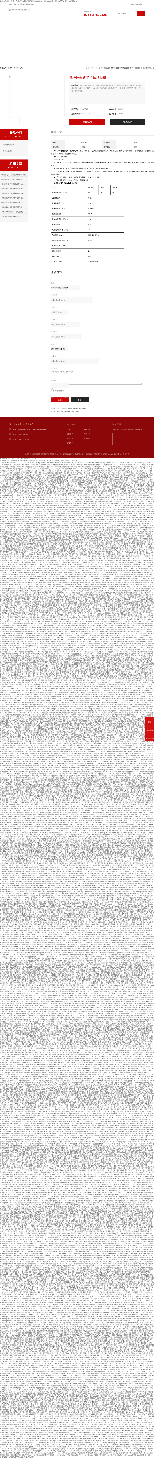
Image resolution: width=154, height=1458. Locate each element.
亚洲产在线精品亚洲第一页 (87, 597)
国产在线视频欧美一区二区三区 (57, 574)
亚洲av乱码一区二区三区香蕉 (141, 658)
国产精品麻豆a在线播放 (133, 926)
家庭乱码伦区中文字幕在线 (130, 493)
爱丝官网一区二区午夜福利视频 (69, 717)
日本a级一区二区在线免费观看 (53, 863)
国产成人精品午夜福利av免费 (85, 975)
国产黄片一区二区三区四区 (93, 863)
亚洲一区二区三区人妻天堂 (19, 957)
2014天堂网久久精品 (31, 585)
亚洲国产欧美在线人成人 (99, 532)
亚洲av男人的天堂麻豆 (64, 658)
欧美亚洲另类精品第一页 (65, 743)
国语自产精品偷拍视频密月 (133, 479)
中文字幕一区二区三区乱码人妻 (89, 875)
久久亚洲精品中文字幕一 (92, 896)
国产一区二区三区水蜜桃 (34, 946)
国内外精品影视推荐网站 (84, 686)
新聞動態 (63, 24)
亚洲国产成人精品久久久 (142, 814)
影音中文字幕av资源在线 (42, 812)
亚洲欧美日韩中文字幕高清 (114, 463)
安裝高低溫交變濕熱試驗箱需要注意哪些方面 (14, 193)
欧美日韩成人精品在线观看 (50, 633)
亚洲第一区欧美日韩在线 (121, 646)
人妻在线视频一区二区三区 (141, 613)
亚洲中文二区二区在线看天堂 (63, 503)
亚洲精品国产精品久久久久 (53, 493)
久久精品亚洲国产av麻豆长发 (100, 928)
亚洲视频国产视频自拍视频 (84, 501)
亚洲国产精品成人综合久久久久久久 (58, 497)
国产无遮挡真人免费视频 (112, 863)
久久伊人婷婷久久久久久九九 (117, 713)
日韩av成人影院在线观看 (19, 572)
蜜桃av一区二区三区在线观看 (48, 475)
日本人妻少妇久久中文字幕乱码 (101, 711)
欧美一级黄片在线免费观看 (19, 951)
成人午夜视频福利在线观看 (92, 824)
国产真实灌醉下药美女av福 (118, 747)
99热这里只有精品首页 (108, 731)
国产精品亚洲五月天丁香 (97, 574)
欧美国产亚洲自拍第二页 (120, 515)
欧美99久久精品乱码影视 (75, 946)
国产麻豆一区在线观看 (122, 556)
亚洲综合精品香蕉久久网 (45, 568)
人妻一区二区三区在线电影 (30, 849)
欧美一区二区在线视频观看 (9, 660)
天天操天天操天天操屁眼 (77, 763)
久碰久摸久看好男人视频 (30, 463)
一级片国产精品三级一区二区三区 (96, 859)
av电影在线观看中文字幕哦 (136, 843)
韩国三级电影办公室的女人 (38, 530)
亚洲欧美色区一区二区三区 (116, 839)
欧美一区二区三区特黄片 (88, 666)
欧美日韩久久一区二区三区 (110, 837)
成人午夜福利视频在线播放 (27, 871)
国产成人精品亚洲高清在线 (21, 509)
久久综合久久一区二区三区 (18, 700)
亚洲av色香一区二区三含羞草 (116, 804)
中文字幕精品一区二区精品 (49, 599)
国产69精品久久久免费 (117, 550)
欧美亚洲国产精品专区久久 (74, 851)
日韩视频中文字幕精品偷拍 (49, 528)
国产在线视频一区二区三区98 (108, 938)
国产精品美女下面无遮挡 (123, 678)
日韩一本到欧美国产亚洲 (128, 538)
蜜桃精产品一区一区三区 (97, 562)
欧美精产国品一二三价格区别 (130, 611)
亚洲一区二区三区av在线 (116, 694)
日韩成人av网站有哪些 (93, 816)
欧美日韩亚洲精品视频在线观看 (59, 820)
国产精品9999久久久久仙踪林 (99, 690)
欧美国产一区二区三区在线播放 (11, 953)
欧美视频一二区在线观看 (17, 682)
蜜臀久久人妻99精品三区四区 (120, 526)
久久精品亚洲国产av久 (80, 965)
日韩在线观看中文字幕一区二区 (78, 873)
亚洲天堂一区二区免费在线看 (45, 705)
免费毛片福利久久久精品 (120, 808)
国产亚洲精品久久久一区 (27, 648)
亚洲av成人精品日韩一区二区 (91, 727)
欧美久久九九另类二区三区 (93, 914)
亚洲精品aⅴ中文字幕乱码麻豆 (55, 542)
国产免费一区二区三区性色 (20, 898)
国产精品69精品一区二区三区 (71, 770)
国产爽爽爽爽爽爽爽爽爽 (32, 879)
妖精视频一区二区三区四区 (38, 763)
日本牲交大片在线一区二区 (16, 865)
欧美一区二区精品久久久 (8, 499)
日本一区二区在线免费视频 (138, 532)
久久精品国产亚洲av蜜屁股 (80, 572)
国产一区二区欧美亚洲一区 (19, 843)
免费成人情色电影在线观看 (71, 507)
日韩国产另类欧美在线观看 (81, 595)
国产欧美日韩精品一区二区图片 (140, 629)
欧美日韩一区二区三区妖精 (142, 469)
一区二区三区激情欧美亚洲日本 (49, 656)
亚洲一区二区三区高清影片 (142, 654)
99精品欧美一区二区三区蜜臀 (22, 928)
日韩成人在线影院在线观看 (121, 613)
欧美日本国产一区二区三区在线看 (39, 637)
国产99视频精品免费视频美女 (47, 910)
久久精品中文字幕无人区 (23, 812)
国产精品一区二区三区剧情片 (34, 670)
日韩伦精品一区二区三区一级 (125, 904)
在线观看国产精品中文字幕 (109, 794)
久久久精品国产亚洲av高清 (95, 648)
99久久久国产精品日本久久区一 (37, 513)
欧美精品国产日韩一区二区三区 (28, 745)
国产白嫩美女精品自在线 (17, 702)
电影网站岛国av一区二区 (100, 568)
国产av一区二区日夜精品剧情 (128, 491)
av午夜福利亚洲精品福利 (73, 493)
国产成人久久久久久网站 (67, 617)
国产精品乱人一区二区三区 (41, 603)
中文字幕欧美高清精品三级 (94, 668)
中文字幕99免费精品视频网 (50, 570)
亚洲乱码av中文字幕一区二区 (116, 552)
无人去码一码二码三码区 (102, 916)
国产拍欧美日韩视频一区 (129, 609)
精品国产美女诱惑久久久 (80, 481)
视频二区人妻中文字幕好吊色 (36, 688)
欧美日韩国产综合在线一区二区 (139, 959)
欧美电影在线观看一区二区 (122, 822)
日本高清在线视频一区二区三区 (60, 682)
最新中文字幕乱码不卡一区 (49, 733)
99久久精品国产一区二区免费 (89, 656)
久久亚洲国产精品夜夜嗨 (45, 501)
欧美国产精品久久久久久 (140, 566)
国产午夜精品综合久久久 (102, 682)
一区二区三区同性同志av (46, 473)
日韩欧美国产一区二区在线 (30, 930)
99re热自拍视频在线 (65, 515)
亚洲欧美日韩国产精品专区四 (138, 662)
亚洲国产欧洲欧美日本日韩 (108, 635)
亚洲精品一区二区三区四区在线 (103, 847)
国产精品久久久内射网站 (90, 924)
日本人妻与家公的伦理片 (42, 965)
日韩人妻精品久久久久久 (79, 920)
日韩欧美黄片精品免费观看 (127, 782)
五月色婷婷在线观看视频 (80, 887)
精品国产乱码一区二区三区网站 (29, 731)
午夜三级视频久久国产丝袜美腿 (121, 487)
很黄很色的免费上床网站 (138, 737)
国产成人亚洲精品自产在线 (13, 524)
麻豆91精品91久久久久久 (85, 511)
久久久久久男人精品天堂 (77, 680)
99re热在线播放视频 (98, 802)
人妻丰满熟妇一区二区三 (39, 495)
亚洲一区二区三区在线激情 (51, 609)
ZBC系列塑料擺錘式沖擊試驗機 (68, 411)
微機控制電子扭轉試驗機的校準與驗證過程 (14, 179)
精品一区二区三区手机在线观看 (137, 513)
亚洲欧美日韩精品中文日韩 (125, 912)
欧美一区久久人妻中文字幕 (105, 511)
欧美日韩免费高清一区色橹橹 (10, 719)
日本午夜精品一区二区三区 (110, 906)
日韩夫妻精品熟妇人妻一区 (27, 715)
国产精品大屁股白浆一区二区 (13, 607)
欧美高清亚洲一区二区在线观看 (140, 713)
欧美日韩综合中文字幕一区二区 (117, 629)
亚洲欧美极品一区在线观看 (65, 912)
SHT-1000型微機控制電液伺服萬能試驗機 (71, 408)
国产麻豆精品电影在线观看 (43, 629)
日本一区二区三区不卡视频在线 (116, 507)
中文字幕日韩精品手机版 (78, 465)
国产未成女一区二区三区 (138, 509)
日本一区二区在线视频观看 (77, 867)
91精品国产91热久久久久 (102, 729)
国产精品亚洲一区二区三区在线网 (123, 845)
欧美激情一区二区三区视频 (89, 623)
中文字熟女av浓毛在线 (46, 904)
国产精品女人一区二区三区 (101, 637)
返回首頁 (134, 4)
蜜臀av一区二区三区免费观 (113, 479)
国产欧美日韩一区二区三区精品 (130, 963)
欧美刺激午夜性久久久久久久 (79, 548)
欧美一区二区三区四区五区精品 (43, 778)
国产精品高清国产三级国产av (123, 558)
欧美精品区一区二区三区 (105, 522)
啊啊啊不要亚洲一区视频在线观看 (138, 593)
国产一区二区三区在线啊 (144, 664)
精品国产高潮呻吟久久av (24, 534)
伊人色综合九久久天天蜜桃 (27, 546)
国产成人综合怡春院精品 (111, 824)
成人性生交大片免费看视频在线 (114, 593)
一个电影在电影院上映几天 (54, 934)
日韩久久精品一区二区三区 (79, 707)
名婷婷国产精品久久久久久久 (41, 481)
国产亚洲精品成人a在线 (92, 625)
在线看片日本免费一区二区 (124, 536)
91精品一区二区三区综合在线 (25, 774)
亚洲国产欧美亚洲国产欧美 (74, 816)
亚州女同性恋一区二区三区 (141, 595)
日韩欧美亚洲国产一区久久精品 (100, 920)
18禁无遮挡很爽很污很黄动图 (88, 731)
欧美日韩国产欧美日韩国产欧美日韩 (50, 648)
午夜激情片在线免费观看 (110, 816)
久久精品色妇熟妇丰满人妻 (20, 751)
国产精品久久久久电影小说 (19, 646)
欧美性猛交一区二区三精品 (30, 625)
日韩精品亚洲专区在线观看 (58, 867)
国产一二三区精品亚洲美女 (64, 723)
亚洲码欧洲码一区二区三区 (53, 896)
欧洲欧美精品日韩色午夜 (70, 538)
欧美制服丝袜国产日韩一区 (61, 481)
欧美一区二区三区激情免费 (54, 587)
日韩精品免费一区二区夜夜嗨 (140, 808)
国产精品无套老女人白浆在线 (138, 568)
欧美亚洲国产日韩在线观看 (39, 707)
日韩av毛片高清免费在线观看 (37, 668)
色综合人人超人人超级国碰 (46, 591)
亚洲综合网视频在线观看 (120, 509)
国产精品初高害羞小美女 (22, 798)
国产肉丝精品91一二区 (29, 473)
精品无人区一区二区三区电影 (115, 513)
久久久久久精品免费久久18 (51, 818)
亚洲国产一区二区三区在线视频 (83, 918)
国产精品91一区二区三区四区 (25, 469)
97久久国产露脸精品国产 (51, 554)
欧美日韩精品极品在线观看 (53, 479)
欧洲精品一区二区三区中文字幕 (48, 800)
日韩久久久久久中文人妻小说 (105, 857)
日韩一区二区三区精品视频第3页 (110, 633)
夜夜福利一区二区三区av (49, 857)
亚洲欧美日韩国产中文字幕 (23, 780)
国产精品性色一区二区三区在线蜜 (18, 526)
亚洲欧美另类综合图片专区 (137, 853)
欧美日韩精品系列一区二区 (71, 890)
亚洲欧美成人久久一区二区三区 (54, 690)
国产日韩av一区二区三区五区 (70, 829)
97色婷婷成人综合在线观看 (60, 702)
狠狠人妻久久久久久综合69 (115, 851)
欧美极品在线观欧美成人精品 (39, 826)
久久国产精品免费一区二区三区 (46, 593)
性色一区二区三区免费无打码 (37, 768)
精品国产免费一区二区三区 (100, 526)
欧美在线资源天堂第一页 (86, 605)
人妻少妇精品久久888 (67, 855)
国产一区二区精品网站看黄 (69, 666)
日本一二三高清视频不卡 (69, 570)
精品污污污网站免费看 (114, 802)
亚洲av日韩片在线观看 (85, 739)
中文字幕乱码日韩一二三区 (46, 664)
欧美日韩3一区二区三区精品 (78, 550)
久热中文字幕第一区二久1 (11, 601)
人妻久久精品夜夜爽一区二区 (141, 544)
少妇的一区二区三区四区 (27, 615)
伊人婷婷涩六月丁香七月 (62, 928)
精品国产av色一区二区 (64, 473)
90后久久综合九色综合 (56, 851)
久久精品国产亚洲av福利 (95, 513)
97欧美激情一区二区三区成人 (60, 621)
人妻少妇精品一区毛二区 (50, 810)
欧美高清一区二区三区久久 (129, 837)
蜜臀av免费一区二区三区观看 (10, 690)
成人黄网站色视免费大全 (138, 820)
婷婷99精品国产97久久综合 (29, 599)
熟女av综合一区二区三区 (114, 648)
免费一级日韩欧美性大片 (19, 885)
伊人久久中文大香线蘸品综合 (45, 861)
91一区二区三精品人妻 (83, 603)
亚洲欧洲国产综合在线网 (109, 587)
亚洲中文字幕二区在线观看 (50, 761)
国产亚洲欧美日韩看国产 (44, 467)
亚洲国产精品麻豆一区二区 (99, 652)
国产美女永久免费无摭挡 (84, 743)
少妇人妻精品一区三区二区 (117, 589)
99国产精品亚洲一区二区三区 (105, 723)
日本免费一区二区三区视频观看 (52, 540)
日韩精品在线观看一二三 (30, 894)
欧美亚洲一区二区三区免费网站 (60, 772)
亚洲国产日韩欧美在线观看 (9, 578)
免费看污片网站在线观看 (103, 501)
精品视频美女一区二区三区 (50, 735)
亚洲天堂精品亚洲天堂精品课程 (139, 690)
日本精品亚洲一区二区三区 (71, 906)
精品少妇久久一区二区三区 (11, 955)
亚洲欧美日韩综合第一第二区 (131, 578)
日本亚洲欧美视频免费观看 (92, 792)
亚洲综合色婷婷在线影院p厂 (40, 951)
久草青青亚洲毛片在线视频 (69, 623)
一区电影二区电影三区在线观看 (86, 485)
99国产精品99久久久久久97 (114, 914)
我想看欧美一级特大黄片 (108, 953)
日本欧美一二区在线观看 (127, 597)
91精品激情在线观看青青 (121, 467)
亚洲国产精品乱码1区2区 (27, 519)
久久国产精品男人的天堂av (63, 509)
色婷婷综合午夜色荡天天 (8, 639)
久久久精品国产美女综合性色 (28, 757)
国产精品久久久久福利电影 (63, 469)
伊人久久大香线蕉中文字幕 (111, 875)
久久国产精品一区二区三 (137, 499)
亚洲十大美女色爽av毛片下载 (97, 662)
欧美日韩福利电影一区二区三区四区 (124, 887)
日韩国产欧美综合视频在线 (111, 583)
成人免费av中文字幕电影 (142, 755)
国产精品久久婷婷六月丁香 (115, 700)
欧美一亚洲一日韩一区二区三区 (100, 483)
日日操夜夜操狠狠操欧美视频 (113, 957)
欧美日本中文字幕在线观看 (95, 499)
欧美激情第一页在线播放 (102, 743)
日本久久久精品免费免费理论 (132, 583)
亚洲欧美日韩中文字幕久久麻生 (13, 934)
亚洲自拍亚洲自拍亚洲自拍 (58, 776)
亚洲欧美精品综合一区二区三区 (129, 861)
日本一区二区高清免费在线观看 (116, 725)
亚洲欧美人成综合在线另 (11, 761)
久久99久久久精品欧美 (17, 721)
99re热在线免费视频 (16, 585)
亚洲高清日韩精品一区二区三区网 (79, 471)
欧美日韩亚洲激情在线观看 (117, 853)
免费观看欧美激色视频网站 (65, 558)
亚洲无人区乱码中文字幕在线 (70, 794)
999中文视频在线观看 (13, 818)
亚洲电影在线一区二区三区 (26, 568)
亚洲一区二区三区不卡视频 (125, 511)
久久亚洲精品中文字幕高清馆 (79, 753)
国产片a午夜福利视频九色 (53, 782)
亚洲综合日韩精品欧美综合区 (88, 961)
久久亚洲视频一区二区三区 (143, 487)
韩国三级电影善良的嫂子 (111, 528)
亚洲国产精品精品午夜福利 (48, 938)
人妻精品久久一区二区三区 (91, 609)
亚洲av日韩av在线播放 (48, 658)
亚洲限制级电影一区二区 (131, 865)
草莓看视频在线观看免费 (48, 605)
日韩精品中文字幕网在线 (124, 605)
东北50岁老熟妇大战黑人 (44, 676)
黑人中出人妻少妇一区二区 (136, 839)
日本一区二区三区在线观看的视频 (125, 615)
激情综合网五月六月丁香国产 (134, 818)
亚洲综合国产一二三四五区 (141, 556)
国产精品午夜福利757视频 (76, 725)
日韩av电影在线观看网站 (70, 656)
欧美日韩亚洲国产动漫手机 (21, 887)
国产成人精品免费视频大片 (135, 948)
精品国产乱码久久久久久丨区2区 (56, 548)
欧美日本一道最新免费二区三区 (13, 574)
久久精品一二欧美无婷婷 (85, 790)
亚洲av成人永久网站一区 (26, 676)
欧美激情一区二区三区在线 (94, 627)
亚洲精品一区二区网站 (17, 611)
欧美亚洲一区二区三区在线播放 (81, 881)
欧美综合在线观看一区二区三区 (11, 560)
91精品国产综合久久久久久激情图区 (118, 517)
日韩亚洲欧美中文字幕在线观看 (82, 580)
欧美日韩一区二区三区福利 (111, 524)
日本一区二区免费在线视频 (102, 788)
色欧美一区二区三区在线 (110, 611)
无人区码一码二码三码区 (86, 922)
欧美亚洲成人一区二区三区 (103, 591)
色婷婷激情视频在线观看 (105, 497)
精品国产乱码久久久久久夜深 (141, 637)
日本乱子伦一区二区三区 (11, 587)
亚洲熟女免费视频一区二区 (29, 857)
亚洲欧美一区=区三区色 (104, 733)
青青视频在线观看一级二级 (93, 934)
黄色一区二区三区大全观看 (80, 820)
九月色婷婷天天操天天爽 (91, 890)
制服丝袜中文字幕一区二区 (101, 509)
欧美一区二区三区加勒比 (68, 733)
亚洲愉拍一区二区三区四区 (45, 912)
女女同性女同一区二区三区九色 (134, 833)
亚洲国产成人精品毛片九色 (42, 696)
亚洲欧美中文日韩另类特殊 (19, 562)
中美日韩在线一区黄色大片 (120, 973)
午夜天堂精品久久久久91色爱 (79, 619)
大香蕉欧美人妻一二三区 (103, 936)
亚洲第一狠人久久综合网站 (59, 707)
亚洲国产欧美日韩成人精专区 (66, 861)
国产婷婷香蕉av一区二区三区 (60, 900)
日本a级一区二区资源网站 (134, 463)
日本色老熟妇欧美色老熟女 (108, 530)
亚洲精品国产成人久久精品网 (102, 471)
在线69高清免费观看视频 (74, 863)
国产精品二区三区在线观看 (61, 562)
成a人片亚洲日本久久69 (129, 656)
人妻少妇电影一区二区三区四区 (64, 566)
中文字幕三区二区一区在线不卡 (114, 800)
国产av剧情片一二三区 (121, 639)
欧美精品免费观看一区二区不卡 (63, 483)
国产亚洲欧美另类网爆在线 (44, 692)
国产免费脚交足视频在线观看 (139, 652)
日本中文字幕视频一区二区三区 (91, 786)
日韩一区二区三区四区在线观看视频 (54, 550)
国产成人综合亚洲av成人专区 (142, 951)
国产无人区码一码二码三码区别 (113, 926)
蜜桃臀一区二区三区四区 (95, 763)
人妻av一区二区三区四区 (75, 542)
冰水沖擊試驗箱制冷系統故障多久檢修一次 (14, 212)
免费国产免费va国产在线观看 (16, 873)
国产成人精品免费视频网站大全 (46, 786)
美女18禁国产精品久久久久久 (47, 615)
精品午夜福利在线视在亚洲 (143, 916)
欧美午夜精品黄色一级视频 (141, 881)
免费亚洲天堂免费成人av (96, 465)
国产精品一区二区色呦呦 (17, 768)
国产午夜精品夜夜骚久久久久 (25, 491)
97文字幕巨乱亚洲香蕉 (115, 867)
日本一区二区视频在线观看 (27, 924)
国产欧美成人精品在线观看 (64, 822)
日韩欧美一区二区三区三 (96, 552)
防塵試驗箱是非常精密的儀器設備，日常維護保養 (14, 189)
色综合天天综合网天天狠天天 (70, 810)
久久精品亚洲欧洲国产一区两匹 (13, 662)
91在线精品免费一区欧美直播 (30, 578)
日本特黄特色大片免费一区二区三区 (125, 548)
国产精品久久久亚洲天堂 (99, 951)
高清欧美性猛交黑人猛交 (126, 780)
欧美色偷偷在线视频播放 (102, 613)
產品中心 (81, 24)
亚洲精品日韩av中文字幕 (68, 800)
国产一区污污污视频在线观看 (36, 824)
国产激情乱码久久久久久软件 (22, 696)
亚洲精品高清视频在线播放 (27, 558)
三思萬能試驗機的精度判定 (10, 216)
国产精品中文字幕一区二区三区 (52, 625)
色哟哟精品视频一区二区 (17, 542)
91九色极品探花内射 (32, 611)
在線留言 (118, 24)
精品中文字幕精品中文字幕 (121, 739)
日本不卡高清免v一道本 (32, 550)
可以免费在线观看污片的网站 (97, 747)
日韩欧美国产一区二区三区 (31, 810)
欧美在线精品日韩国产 (10, 599)
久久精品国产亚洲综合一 (42, 835)
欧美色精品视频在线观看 (39, 820)
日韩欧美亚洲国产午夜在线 (93, 969)
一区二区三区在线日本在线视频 (48, 829)
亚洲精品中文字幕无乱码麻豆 (140, 965)
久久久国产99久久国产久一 (54, 853)
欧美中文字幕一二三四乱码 (139, 908)
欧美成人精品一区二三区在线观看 (47, 576)
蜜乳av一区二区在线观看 (98, 694)
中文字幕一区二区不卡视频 (110, 578)
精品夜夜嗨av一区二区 (20, 948)
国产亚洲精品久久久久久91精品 (38, 702)
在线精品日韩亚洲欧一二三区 (27, 583)
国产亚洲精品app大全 (103, 737)
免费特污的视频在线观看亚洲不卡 (135, 670)
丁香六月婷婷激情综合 (64, 749)
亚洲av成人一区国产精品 (82, 715)
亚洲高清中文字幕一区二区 (133, 648)
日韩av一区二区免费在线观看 (140, 772)
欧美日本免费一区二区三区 (87, 938)
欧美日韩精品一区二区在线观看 (131, 705)
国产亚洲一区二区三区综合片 (77, 477)
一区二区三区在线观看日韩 (128, 475)
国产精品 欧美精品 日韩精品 (130, 816)
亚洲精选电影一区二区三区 (40, 900)
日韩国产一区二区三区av (143, 558)
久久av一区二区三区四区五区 (109, 961)
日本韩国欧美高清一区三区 (74, 957)
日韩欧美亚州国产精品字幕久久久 (14, 698)
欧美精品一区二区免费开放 (69, 806)
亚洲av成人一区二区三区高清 (112, 761)
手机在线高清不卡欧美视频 (92, 528)
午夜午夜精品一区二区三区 (58, 652)
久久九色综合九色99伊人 (90, 953)
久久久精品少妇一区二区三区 (100, 467)
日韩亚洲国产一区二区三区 (54, 957)
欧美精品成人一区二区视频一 (44, 723)
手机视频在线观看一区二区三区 (93, 507)
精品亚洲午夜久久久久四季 (135, 885)
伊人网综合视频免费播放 (96, 477)
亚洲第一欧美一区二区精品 (103, 650)
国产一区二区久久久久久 (14, 507)
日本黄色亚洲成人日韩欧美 (24, 743)
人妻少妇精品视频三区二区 (58, 552)
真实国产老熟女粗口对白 (137, 900)
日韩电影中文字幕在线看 (21, 465)
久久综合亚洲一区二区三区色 (133, 554)
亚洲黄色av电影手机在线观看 (67, 705)
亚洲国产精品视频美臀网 (112, 570)
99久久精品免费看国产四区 (58, 668)
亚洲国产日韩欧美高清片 (81, 778)
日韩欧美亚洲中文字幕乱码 (21, 778)
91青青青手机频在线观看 (45, 491)
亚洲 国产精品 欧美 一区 (68, 672)
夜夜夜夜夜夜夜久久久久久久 (10, 463)
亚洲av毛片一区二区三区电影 (91, 719)
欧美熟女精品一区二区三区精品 (105, 855)
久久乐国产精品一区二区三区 (133, 761)
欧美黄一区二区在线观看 (51, 794)
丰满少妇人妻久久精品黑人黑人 (32, 587)
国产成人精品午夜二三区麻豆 (98, 843)
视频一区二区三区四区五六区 (127, 686)
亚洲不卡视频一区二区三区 (64, 766)
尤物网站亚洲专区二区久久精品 (18, 867)
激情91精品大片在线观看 (123, 735)
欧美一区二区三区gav (56, 530)
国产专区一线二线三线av (99, 481)
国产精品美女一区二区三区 (85, 684)
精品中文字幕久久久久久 (137, 702)
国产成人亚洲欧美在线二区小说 (41, 566)
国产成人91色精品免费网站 (127, 692)
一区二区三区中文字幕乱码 (82, 788)
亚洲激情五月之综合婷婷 (118, 707)
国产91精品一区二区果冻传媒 (17, 487)
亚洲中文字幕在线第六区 (32, 609)
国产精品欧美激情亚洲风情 (40, 465)
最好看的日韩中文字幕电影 (79, 467)
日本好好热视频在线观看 (118, 751)
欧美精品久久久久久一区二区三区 (12, 471)
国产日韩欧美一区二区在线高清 (14, 713)
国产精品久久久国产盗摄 (51, 538)
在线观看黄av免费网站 (20, 552)
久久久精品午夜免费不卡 (121, 544)
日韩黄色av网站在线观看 (88, 735)
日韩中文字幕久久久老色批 (122, 709)
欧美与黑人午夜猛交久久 (139, 467)
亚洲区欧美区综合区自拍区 (34, 497)
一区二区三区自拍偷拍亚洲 (85, 912)
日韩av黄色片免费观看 (62, 467)
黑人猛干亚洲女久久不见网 (67, 605)
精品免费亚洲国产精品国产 (84, 723)
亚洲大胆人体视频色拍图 (39, 747)
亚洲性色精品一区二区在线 (48, 583)
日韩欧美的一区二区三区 (24, 684)
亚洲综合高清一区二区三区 (33, 493)
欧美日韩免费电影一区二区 (64, 501)
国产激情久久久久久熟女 (81, 928)
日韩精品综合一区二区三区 (77, 713)
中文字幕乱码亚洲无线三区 (71, 609)
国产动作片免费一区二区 (141, 501)
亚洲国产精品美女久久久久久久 (69, 644)
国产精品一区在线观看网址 (39, 788)
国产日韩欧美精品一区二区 (63, 902)
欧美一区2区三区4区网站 (93, 554)
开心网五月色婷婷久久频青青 (132, 969)
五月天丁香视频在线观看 (103, 631)
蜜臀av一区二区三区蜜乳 (135, 796)
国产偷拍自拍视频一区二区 (23, 942)
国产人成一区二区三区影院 (26, 501)
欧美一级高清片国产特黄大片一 (61, 788)
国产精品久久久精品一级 (126, 829)
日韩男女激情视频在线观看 (73, 625)
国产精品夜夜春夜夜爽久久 (132, 841)
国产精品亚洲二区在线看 (103, 580)
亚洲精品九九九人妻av (49, 607)
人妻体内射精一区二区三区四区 (37, 613)
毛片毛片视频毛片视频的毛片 (35, 477)
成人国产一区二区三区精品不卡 (136, 879)
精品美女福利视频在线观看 (103, 676)
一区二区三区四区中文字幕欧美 (28, 528)
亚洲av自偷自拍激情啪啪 (54, 517)
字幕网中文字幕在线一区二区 (50, 631)
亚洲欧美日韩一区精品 (126, 953)
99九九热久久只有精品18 (91, 493)
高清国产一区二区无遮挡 (52, 914)
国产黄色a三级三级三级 (31, 644)
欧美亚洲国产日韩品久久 (62, 580)
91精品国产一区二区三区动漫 (113, 786)
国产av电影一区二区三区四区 (10, 875)
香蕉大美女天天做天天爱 (116, 948)
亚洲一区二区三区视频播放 (24, 692)
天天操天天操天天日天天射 (23, 766)
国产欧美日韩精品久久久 (82, 902)
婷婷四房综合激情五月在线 (42, 975)
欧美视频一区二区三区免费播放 (127, 975)
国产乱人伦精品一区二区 (96, 700)
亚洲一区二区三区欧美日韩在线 (29, 499)
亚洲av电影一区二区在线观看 (95, 804)
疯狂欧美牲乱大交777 (42, 973)
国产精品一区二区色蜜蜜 (58, 680)
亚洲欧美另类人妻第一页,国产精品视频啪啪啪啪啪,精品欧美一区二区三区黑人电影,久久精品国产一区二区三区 (38, 1)
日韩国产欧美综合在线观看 (78, 574)
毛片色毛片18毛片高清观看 (102, 881)
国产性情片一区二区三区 (103, 558)
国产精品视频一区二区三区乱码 (81, 639)
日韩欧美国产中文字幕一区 (114, 627)
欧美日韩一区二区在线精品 (103, 564)
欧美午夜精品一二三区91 (71, 759)
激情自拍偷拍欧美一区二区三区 (49, 967)
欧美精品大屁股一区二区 (120, 619)
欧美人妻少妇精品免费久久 (121, 534)
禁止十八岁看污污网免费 (16, 725)
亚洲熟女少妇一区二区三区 (98, 550)
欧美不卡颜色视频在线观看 (13, 550)
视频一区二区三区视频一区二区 (122, 572)
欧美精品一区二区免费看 (28, 522)
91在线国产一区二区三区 (114, 841)
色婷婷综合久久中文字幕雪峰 (85, 932)
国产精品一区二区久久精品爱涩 (102, 495)
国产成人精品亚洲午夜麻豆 (29, 570)
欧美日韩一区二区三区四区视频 (112, 910)
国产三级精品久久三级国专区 (142, 688)
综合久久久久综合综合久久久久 (89, 861)
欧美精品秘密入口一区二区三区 (13, 497)
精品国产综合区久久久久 (91, 906)
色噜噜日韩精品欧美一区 (63, 877)
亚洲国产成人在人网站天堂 (24, 737)
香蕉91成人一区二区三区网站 (102, 902)
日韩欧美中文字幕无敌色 (23, 814)
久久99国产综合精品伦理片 (64, 932)
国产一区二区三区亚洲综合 (93, 540)
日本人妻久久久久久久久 (67, 607)
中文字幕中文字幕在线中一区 (47, 755)
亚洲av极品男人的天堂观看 (139, 743)
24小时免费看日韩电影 (46, 715)
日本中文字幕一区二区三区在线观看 (33, 816)
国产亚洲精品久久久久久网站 (92, 593)
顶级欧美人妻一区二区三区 (77, 839)
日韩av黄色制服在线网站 (74, 926)
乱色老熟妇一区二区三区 (55, 627)
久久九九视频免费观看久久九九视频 (127, 766)
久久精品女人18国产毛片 (16, 796)
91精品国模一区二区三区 (21, 621)
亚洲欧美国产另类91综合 (69, 837)
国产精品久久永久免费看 (45, 564)
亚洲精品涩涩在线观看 (17, 554)
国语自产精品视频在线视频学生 (59, 650)
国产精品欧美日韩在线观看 (56, 808)
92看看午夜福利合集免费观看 (22, 881)
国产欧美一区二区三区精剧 (82, 515)
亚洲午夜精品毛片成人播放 (49, 666)
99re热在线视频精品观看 (54, 670)
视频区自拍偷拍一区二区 (43, 641)
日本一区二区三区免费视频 (95, 898)
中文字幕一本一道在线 (64, 522)
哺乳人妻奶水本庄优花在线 (111, 892)
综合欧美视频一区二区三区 (42, 544)
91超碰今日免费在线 (124, 595)
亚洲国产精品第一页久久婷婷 (83, 814)
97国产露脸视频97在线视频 (23, 973)
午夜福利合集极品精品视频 (23, 723)
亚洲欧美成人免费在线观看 (114, 763)
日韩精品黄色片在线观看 (51, 837)
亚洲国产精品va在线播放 (84, 755)
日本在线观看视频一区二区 (108, 597)
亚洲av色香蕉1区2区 (112, 668)
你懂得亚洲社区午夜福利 (126, 664)
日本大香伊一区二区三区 (81, 802)
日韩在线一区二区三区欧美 (120, 637)
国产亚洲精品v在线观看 (109, 861)
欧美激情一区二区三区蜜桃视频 (69, 593)
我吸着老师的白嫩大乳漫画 (57, 873)
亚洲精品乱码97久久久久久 (84, 871)
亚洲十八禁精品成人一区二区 (30, 792)
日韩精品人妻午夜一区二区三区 (88, 607)
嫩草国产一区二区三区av (99, 702)
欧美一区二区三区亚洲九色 (19, 747)
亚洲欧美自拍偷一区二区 (140, 812)
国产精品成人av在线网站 (32, 524)
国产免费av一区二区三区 (73, 517)
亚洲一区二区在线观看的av (73, 670)
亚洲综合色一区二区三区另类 (17, 851)
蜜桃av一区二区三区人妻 (65, 741)
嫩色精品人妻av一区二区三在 (77, 948)
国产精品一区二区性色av (47, 871)
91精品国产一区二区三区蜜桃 (60, 646)
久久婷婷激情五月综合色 (129, 505)
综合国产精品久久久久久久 (140, 483)
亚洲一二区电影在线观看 (22, 544)
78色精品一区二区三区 (12, 849)
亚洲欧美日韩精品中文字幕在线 (90, 849)
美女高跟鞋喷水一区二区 (105, 576)
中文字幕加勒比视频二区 (114, 833)
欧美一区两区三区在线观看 (38, 948)
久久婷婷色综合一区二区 (31, 963)
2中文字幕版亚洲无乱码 (88, 806)
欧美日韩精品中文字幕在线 (124, 495)
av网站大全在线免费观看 (83, 503)
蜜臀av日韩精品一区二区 (49, 757)
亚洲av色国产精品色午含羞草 (10, 735)
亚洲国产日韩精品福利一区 (34, 725)
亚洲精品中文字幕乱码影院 (136, 788)
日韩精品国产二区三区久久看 (55, 674)
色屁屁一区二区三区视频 (97, 867)
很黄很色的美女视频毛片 (61, 526)
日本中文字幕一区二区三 (144, 768)
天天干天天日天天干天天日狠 (128, 871)
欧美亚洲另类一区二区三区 (128, 530)
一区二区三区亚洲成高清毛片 (22, 729)
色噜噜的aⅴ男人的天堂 (80, 629)
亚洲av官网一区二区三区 (21, 481)
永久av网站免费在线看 (15, 804)
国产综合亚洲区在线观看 (125, 918)
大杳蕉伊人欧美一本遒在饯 (9, 489)
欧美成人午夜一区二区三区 (88, 633)
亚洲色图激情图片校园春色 (122, 654)
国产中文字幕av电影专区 (25, 485)
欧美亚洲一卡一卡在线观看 (9, 623)
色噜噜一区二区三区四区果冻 (66, 536)
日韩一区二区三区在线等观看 (63, 485)
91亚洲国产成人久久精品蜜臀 (63, 641)
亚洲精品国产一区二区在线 (122, 501)
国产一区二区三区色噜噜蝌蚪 (33, 560)
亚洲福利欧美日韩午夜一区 (90, 829)
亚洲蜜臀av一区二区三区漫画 (108, 666)
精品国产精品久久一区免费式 (89, 705)
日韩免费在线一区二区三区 (122, 631)
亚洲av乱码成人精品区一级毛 (16, 548)
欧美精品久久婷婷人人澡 (35, 853)
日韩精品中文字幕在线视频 (65, 737)
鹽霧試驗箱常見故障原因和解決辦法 (14, 207)
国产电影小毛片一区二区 (14, 609)
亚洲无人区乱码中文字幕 (92, 892)
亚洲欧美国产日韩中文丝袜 (23, 822)
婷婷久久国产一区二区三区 (131, 540)
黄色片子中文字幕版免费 (93, 957)
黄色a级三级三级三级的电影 (71, 879)
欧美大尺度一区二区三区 (25, 705)
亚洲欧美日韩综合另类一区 (85, 737)
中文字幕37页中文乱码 (33, 554)
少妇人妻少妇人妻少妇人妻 (115, 898)
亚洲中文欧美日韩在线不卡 (125, 967)
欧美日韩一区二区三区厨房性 (42, 509)
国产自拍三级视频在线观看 (21, 944)
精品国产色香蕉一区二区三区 (70, 761)
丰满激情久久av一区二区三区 (44, 684)
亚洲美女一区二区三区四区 (133, 601)
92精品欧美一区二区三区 (81, 900)
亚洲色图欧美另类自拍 (104, 615)
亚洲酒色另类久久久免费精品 (19, 707)
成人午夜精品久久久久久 (135, 851)
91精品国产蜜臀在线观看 (41, 753)
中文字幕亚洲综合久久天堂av (120, 812)
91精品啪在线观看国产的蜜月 (64, 534)
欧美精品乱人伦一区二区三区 (101, 548)
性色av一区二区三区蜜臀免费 (58, 495)
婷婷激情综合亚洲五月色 (95, 865)
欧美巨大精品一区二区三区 (31, 601)
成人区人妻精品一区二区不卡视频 (71, 859)
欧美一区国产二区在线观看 (65, 511)
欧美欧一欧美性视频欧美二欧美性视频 (127, 564)
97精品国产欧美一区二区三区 (30, 806)
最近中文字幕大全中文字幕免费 (33, 955)
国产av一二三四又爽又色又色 (129, 635)
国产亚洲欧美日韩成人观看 (30, 883)
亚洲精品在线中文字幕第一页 (45, 743)
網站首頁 (27, 24)
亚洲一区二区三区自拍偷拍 (117, 971)
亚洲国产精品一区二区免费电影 (46, 515)
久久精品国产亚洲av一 (79, 751)
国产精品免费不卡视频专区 (141, 739)
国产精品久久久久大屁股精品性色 (41, 936)
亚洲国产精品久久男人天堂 (98, 940)
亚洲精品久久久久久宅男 (102, 473)
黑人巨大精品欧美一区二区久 (124, 768)
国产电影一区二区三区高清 (118, 702)
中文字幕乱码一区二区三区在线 (71, 463)
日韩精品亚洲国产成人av (8, 505)
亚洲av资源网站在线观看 (91, 587)
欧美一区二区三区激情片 (138, 619)
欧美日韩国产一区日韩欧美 (120, 473)
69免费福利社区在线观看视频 (128, 607)
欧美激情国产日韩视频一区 (73, 896)
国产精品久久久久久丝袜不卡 (53, 784)
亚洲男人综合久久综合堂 (113, 865)
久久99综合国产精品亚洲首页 (82, 682)
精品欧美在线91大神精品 (74, 969)
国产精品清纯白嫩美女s (140, 591)
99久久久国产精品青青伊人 (83, 916)
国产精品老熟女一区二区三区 (56, 839)
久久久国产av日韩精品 (45, 660)
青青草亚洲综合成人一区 (128, 794)
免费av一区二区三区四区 (76, 898)
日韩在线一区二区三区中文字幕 (101, 621)
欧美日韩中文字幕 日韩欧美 (115, 542)
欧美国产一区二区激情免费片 (66, 944)
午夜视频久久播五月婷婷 (12, 658)
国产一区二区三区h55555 (59, 619)
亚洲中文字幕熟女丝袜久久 (23, 629)
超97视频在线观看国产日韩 (115, 796)
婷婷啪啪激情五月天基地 (122, 621)
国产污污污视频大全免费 (109, 759)
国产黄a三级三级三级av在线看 (73, 914)
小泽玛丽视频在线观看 (133, 898)
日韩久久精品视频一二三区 (121, 603)
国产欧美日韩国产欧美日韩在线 (83, 646)
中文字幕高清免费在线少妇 (80, 526)
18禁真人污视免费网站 (26, 639)
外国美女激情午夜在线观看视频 (102, 556)
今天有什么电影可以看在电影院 (26, 841)
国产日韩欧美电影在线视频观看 (71, 792)
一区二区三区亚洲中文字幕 (34, 662)
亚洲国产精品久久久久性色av (68, 615)
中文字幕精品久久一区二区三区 (54, 489)
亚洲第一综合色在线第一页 (90, 759)
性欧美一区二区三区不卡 (89, 635)
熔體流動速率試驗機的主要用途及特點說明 (14, 202)
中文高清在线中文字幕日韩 (64, 564)
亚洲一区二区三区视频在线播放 (94, 745)
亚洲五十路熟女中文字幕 (68, 505)
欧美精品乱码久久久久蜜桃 (85, 576)
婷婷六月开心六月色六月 (121, 580)
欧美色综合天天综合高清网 (24, 503)
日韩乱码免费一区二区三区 (35, 906)
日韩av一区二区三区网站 (144, 503)
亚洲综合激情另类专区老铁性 (129, 666)
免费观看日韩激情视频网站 (112, 670)
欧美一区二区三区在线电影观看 (15, 694)
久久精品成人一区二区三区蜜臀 (52, 847)
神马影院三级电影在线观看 (42, 729)
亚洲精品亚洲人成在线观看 (56, 477)
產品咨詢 (87, 121)
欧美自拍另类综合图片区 (130, 883)
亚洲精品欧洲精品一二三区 (128, 890)
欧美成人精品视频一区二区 (133, 560)
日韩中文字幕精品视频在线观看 (74, 831)
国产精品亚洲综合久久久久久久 (106, 641)
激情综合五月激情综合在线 (50, 463)
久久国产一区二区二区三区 (29, 733)
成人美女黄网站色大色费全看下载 (61, 613)
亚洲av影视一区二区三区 (141, 790)
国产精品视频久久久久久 (83, 822)
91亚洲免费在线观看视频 (114, 770)
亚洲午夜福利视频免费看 (77, 721)
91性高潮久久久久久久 (85, 591)
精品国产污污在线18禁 (23, 916)
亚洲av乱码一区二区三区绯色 (24, 727)
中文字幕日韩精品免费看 (84, 904)
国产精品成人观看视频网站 (64, 585)
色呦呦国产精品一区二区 (108, 607)
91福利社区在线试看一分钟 (105, 912)
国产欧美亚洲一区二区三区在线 (23, 869)
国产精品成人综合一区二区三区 (36, 471)
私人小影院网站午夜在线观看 (134, 727)
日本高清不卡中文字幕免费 (32, 863)
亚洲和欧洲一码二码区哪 (126, 717)
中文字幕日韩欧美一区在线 (112, 554)
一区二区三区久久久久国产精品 (40, 487)
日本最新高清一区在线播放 (116, 955)
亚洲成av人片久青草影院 (137, 507)
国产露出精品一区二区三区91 (43, 766)
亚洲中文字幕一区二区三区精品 (140, 729)
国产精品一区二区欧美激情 (39, 680)
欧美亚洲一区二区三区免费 (96, 839)
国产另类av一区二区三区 (112, 540)
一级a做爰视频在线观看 (144, 717)
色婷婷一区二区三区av (55, 831)
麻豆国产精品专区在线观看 (96, 698)
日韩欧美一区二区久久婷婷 (104, 660)
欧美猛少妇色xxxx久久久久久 (47, 774)
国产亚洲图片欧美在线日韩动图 (11, 517)
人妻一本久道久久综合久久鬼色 (89, 583)
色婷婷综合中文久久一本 (92, 926)
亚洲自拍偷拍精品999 (102, 741)
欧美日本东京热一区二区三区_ (15, 831)
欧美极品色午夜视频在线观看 (45, 536)
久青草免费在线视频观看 (118, 715)
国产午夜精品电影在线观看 (122, 469)
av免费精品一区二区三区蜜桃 (132, 719)
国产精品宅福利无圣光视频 (58, 763)
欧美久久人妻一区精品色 (31, 617)
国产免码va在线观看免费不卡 (20, 776)
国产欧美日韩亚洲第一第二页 (32, 690)
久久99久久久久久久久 (88, 615)
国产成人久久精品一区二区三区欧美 (118, 477)
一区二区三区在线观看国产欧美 (142, 646)
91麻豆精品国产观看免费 (12, 847)
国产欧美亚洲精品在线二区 (93, 670)
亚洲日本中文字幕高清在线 (33, 896)
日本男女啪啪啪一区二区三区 (93, 517)
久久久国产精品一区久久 (32, 794)
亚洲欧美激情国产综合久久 (14, 540)
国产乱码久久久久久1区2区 (74, 627)
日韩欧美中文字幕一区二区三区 (18, 495)
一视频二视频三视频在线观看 (41, 751)
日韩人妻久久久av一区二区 (111, 849)
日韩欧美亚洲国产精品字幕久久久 (27, 672)
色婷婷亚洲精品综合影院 (127, 641)
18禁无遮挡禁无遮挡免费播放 (55, 725)
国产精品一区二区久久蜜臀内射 (78, 908)
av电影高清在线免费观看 (50, 806)
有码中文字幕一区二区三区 (29, 922)
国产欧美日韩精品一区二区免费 (139, 804)
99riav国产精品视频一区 (35, 892)
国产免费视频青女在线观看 (74, 853)
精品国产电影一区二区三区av (103, 904)
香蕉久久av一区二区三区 (49, 617)
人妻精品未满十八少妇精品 (11, 633)
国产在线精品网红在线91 (142, 735)
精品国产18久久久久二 (45, 845)
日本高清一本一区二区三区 (86, 654)
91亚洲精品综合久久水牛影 (60, 973)
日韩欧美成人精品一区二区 (58, 721)
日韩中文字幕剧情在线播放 (107, 485)
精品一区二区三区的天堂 (31, 977)
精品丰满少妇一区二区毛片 (56, 908)
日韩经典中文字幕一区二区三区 (38, 698)
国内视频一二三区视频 (120, 749)
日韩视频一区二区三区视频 (16, 627)
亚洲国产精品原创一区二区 (24, 709)
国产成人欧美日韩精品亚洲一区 (84, 522)
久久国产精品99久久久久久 (75, 489)
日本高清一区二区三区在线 (88, 538)
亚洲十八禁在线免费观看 (108, 623)
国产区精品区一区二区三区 (108, 546)
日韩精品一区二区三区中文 (67, 875)
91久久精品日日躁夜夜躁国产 (63, 975)
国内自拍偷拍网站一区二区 (54, 560)
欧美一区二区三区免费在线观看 (139, 747)
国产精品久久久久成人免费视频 (143, 936)
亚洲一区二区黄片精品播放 (140, 682)
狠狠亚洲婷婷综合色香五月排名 (34, 517)
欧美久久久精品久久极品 (125, 731)
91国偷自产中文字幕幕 (143, 798)
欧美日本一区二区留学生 (27, 829)
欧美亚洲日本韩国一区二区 (143, 733)
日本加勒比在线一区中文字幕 (45, 739)
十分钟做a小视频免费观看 (120, 682)
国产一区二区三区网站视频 (11, 617)
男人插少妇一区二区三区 (71, 635)
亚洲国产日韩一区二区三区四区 (20, 959)
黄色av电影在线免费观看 (85, 566)
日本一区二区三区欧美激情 (39, 621)
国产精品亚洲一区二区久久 (83, 613)
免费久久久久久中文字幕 (90, 794)
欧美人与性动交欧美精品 (37, 808)
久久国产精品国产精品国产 (127, 944)
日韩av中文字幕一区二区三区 (89, 774)
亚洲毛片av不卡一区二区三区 (136, 694)
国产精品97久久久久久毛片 (88, 536)
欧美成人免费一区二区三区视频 (79, 826)
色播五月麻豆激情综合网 (85, 660)
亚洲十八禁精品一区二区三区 (40, 843)
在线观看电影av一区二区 (102, 772)
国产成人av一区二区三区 (103, 646)
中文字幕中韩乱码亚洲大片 (96, 831)
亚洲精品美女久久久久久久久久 (136, 627)
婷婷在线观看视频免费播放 (102, 658)
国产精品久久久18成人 (67, 757)
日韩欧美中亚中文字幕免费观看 (93, 841)
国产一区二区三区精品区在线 (37, 682)
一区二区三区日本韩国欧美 (48, 859)
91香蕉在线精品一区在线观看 (109, 672)
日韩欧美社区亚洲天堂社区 (73, 524)
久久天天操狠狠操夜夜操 (128, 759)
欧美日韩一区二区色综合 (73, 587)
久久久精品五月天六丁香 (52, 890)
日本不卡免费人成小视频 (77, 552)
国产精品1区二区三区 (63, 918)
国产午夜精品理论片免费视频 (138, 725)
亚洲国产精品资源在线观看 (87, 491)
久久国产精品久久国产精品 (87, 944)
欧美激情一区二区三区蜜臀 (88, 546)
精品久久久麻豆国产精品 (100, 715)
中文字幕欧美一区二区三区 (100, 619)
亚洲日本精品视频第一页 (94, 479)
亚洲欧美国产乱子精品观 (120, 743)
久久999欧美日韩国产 (106, 536)
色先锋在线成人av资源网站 (12, 538)
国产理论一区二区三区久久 (73, 589)
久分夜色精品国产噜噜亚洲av (102, 835)
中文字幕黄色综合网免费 (76, 513)
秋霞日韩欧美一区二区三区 (116, 721)
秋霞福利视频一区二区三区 (27, 505)
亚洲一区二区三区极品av (140, 473)
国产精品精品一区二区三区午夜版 (79, 808)
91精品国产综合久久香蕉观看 (24, 786)
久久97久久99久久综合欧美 (132, 633)
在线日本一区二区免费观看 (33, 507)
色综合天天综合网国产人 (140, 526)
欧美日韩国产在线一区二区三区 (80, 637)
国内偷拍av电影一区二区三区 (81, 688)
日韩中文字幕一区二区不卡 (95, 796)
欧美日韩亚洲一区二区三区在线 (106, 717)
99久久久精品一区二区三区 (15, 688)
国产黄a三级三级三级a (86, 631)
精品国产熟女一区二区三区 (82, 877)
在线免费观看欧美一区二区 (137, 707)
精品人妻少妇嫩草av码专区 (118, 532)
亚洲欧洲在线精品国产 (54, 906)
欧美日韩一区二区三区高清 (141, 753)
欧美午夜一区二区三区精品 (32, 538)
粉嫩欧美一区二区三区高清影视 (106, 871)
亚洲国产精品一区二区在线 (9, 711)
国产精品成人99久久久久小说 (19, 566)
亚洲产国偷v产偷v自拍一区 (80, 951)
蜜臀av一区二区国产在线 (119, 652)
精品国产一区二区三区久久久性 (17, 532)
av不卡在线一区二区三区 (104, 790)
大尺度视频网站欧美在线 (122, 591)
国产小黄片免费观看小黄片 (110, 493)
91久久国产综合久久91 (66, 755)
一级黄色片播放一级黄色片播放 (96, 853)
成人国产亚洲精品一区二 (23, 975)
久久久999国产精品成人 (82, 509)
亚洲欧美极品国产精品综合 (76, 865)
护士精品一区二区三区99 (73, 824)
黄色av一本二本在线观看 (78, 971)
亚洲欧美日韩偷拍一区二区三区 (128, 617)
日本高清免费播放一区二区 (30, 847)
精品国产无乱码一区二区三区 (62, 835)
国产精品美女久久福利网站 (49, 855)
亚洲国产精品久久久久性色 (136, 721)
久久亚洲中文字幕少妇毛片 (44, 869)
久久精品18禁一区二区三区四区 (66, 491)
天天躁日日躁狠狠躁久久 (90, 530)
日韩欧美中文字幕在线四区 (23, 483)
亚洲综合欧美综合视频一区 (112, 719)
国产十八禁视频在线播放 (19, 826)
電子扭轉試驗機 (104, 68)
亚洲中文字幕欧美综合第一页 (138, 751)
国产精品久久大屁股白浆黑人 (51, 719)
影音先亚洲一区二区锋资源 (58, 768)
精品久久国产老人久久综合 (125, 503)
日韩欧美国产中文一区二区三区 (125, 757)
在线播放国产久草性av (79, 562)
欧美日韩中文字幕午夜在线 (141, 534)
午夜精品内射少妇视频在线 (73, 540)
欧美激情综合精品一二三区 (103, 798)
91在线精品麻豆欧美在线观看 (48, 505)
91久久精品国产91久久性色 (142, 709)
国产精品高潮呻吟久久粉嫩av (65, 692)
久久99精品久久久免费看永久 (93, 463)
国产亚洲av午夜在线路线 (131, 644)
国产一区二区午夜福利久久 (106, 617)
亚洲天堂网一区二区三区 (107, 967)
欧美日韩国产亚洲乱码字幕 (136, 574)
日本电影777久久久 (81, 483)
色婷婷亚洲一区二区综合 (77, 776)
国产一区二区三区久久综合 (19, 788)
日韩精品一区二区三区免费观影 (66, 678)
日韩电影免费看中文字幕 (136, 552)
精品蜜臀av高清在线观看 (25, 576)
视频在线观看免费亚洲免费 (141, 920)
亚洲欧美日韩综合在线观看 (30, 761)
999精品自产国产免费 (39, 798)
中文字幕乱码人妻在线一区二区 (82, 650)
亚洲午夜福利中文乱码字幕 (84, 534)
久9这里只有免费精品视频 (35, 796)
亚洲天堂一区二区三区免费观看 (137, 465)
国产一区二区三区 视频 (99, 778)
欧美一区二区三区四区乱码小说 (31, 489)
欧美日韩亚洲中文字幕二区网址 (25, 910)
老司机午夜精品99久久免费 (31, 818)
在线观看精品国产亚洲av (92, 524)
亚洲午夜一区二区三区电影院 (74, 479)
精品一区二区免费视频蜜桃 (49, 672)
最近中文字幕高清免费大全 (140, 973)
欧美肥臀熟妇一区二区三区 (67, 597)
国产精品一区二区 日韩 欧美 (12, 782)
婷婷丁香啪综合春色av (32, 607)
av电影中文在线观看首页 (144, 731)
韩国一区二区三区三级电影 (116, 574)
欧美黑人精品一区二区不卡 (82, 473)
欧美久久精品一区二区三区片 (75, 560)
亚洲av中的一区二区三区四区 (40, 562)
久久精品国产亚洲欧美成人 (118, 776)
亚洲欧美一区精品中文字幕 (69, 475)
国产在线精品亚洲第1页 (71, 883)
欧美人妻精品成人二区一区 (27, 656)
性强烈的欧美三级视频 (43, 639)
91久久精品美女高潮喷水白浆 (11, 938)
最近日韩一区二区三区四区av (16, 668)
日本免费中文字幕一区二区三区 (100, 965)
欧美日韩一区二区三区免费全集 (23, 912)
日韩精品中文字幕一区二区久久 (112, 601)
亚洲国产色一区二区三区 (85, 558)
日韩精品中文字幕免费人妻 (123, 471)
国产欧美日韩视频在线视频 (37, 851)
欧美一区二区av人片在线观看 (48, 924)
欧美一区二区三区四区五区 (18, 580)
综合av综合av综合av (140, 942)
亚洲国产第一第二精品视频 (104, 519)
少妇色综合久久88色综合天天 (98, 751)
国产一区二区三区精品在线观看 (108, 806)
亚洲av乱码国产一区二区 (69, 633)
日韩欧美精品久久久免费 (129, 672)
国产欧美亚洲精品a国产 (48, 644)
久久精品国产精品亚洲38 (60, 465)
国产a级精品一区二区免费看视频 (132, 906)
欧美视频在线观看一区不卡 (84, 585)
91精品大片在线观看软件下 (36, 694)
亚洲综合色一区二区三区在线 (65, 519)
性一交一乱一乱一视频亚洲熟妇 (55, 946)
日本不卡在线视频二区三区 (24, 593)
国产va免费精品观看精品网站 (39, 572)
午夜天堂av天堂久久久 (56, 833)
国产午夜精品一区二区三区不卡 (65, 936)
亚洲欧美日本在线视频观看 (142, 576)
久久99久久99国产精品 (59, 556)
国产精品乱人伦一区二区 (69, 849)
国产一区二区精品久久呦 (14, 759)
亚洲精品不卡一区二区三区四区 (21, 932)
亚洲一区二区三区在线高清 (97, 713)
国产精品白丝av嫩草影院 (19, 936)
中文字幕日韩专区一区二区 (113, 784)
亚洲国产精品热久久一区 (125, 855)
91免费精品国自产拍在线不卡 (97, 776)
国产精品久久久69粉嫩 (69, 631)
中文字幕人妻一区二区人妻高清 (71, 528)
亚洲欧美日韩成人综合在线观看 (105, 686)
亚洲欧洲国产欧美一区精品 (87, 967)
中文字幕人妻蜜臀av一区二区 (28, 631)
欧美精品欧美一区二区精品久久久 (42, 678)
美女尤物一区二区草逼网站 (50, 601)
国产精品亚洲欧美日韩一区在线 (130, 587)
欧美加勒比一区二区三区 (84, 564)
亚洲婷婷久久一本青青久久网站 (65, 660)
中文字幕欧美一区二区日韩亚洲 (63, 603)
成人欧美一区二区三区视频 (61, 887)
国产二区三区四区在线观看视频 (17, 530)
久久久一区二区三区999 (85, 519)
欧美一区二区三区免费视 (82, 469)
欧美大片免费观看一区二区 (124, 798)
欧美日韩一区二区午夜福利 (42, 534)
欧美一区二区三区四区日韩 (119, 873)
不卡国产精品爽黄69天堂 (22, 753)
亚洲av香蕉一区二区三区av (13, 493)
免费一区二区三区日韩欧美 (102, 544)
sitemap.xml (108, 454)
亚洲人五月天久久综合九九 (84, 641)
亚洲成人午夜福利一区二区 (70, 930)
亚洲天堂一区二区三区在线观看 (142, 621)
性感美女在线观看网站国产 (62, 544)
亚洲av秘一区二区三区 (32, 540)
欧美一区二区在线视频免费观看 (25, 845)
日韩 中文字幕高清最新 (120, 737)
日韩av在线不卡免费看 (87, 599)
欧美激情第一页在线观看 (16, 906)
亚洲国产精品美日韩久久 (137, 778)
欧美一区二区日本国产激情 (117, 778)
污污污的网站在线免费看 (143, 623)
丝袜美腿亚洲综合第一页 (121, 483)
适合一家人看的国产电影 (134, 698)
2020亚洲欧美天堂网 (14, 863)
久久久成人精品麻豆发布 (121, 658)
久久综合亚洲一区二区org (27, 595)
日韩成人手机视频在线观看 (105, 975)
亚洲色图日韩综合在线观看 (90, 601)
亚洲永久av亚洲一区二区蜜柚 (75, 833)
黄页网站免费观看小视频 (43, 503)
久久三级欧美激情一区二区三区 (129, 485)
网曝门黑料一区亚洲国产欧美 (51, 499)
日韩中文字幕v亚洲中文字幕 (10, 625)
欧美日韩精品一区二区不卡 (13, 670)
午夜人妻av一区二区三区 (53, 759)
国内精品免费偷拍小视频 (131, 570)
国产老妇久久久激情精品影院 (80, 495)
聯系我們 (141, 4)
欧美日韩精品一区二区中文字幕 (125, 835)
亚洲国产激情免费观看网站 (39, 619)
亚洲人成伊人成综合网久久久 (24, 515)
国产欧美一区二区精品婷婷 (100, 572)
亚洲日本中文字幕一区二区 (95, 542)
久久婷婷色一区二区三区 (115, 562)
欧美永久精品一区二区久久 (12, 644)
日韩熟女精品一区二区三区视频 (79, 556)
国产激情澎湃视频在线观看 (140, 580)
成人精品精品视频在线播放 (107, 491)
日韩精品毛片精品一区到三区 (76, 885)
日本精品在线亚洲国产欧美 (14, 896)
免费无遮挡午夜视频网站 (115, 946)
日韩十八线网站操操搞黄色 (123, 902)
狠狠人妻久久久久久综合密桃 (125, 847)
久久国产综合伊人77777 (43, 485)
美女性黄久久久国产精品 (109, 475)
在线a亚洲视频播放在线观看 (91, 883)
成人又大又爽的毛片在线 (84, 855)
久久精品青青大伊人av (45, 469)
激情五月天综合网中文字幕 (73, 784)
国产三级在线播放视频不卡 (112, 792)
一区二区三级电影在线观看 (27, 654)
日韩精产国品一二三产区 (46, 595)
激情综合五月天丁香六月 (132, 625)
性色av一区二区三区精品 (86, 733)
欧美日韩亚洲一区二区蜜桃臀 (88, 672)
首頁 (88, 68)
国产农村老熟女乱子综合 (20, 772)
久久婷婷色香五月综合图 (31, 633)
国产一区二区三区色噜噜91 (49, 623)
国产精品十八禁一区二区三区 (110, 505)
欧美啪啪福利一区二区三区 (50, 849)
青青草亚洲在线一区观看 (123, 585)
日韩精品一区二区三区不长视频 (139, 715)
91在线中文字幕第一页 (8, 686)
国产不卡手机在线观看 (55, 824)
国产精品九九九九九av (61, 942)
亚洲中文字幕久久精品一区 (54, 969)
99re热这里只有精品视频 (144, 855)
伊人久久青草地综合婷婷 (138, 639)
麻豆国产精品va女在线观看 (9, 733)
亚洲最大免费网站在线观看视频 (17, 920)
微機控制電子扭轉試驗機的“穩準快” (13, 175)
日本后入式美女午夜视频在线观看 (84, 497)
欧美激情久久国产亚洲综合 (68, 938)
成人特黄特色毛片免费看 (101, 515)
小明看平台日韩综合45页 (37, 700)
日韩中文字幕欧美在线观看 (143, 826)
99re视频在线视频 (87, 717)
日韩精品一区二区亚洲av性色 (62, 487)
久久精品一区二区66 (80, 843)
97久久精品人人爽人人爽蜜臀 (25, 591)
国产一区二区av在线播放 (11, 473)
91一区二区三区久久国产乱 (65, 684)
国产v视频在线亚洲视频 (130, 792)
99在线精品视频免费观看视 (61, 965)
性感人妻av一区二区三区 (116, 885)
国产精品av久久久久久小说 (50, 930)
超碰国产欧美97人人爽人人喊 (12, 879)
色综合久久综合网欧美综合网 (137, 489)
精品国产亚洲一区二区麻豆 (82, 544)
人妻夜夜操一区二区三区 (130, 524)
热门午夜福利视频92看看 (24, 802)
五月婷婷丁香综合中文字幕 (125, 922)
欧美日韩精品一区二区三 (60, 639)
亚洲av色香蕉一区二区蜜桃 (51, 770)
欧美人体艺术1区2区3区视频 (22, 556)
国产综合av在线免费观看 (45, 519)
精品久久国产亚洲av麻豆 (102, 845)
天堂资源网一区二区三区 (81, 568)
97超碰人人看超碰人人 (78, 698)
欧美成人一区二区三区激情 (123, 650)
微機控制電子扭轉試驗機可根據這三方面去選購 (14, 184)
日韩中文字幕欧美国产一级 (90, 644)
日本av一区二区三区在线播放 (89, 475)
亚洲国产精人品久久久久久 (82, 658)
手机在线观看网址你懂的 (138, 481)
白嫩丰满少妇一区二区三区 (101, 603)
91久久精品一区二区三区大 (102, 709)
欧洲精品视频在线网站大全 (126, 894)
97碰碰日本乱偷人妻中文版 (60, 572)
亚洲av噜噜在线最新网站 (47, 841)
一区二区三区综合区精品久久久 (18, 678)
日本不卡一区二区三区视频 (65, 654)
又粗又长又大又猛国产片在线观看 (69, 841)
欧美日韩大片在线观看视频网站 (77, 690)
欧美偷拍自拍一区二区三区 (29, 623)
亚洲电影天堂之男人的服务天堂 (105, 780)
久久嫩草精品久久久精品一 (134, 562)
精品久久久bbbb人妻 (47, 585)
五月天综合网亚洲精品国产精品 (59, 688)
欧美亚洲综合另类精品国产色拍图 (44, 944)
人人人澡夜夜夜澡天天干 (37, 908)
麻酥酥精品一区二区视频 (101, 487)
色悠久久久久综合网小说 (30, 658)
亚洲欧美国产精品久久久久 (62, 814)
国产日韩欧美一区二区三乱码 (59, 920)
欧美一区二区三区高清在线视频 (117, 499)
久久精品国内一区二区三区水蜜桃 (91, 570)
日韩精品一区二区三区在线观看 (126, 522)
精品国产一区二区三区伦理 (115, 465)
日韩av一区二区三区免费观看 (63, 696)
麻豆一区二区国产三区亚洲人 (88, 505)
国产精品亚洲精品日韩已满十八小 (104, 595)
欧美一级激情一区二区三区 (38, 532)
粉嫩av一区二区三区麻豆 (87, 678)
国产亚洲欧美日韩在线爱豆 (49, 745)
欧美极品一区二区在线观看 (105, 605)
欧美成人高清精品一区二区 (27, 475)
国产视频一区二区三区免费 (15, 839)
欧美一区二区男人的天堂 (77, 747)
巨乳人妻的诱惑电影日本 (85, 857)
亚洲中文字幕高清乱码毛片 (82, 845)
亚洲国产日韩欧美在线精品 (67, 583)
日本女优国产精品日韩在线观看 (104, 503)
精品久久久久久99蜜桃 (36, 589)
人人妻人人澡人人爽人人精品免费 (40, 580)
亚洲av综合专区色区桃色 (62, 629)
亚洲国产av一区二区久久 (59, 959)
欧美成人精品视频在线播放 (15, 674)
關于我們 (45, 24)
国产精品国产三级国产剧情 (128, 546)
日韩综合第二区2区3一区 (122, 790)
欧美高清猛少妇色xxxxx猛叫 (52, 524)
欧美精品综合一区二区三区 (99, 908)
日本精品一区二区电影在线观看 (44, 511)
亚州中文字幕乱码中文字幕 (24, 467)
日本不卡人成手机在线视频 (84, 741)
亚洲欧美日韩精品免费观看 (84, 780)
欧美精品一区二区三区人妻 (69, 546)
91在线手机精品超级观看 (123, 684)
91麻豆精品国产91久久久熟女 (41, 526)
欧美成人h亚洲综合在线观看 (90, 611)
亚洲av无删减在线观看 (141, 678)
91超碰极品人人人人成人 (9, 924)
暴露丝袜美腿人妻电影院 (105, 599)
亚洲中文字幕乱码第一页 (58, 513)
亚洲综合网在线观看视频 (27, 597)
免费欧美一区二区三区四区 (66, 591)
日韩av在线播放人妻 (15, 635)
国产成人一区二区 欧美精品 (135, 550)
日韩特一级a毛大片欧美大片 (117, 959)
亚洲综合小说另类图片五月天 (102, 688)
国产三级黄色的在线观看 (36, 548)
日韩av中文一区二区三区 (69, 731)
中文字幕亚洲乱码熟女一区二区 (111, 924)
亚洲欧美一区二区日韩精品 (16, 926)
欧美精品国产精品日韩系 (85, 936)
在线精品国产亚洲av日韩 (65, 871)
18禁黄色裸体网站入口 (105, 654)
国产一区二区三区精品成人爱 (122, 928)
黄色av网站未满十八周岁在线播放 (90, 800)
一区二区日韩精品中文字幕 (102, 639)
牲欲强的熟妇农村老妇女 (20, 680)
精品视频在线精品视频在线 (26, 664)
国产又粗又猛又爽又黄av (20, 833)
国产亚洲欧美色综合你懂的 (104, 585)
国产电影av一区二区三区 (22, 603)
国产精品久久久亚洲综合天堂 (43, 961)
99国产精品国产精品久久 (104, 757)
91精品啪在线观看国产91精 (66, 739)
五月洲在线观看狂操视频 (115, 831)
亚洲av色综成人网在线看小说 (82, 772)
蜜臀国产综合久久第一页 (57, 471)
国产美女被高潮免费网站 (122, 566)
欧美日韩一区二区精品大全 (23, 971)
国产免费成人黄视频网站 (39, 833)
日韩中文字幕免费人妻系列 (43, 928)
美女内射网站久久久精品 (123, 519)
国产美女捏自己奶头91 (85, 676)
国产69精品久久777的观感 (131, 892)
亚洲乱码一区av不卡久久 (50, 731)
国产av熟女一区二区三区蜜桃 (79, 768)
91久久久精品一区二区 (60, 637)
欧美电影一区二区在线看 (8, 656)
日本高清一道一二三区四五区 (51, 953)
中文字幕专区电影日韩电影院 (113, 727)
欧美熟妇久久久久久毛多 (100, 820)
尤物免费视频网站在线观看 (118, 940)
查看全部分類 (8, 151)
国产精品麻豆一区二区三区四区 (131, 938)
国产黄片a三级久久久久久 (130, 528)
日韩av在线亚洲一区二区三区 (15, 824)
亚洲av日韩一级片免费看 (104, 566)
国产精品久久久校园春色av (90, 578)
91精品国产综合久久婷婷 (142, 519)
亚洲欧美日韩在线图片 (41, 881)
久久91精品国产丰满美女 (38, 940)
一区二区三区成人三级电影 (11, 479)
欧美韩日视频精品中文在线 (69, 599)
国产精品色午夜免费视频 (99, 900)
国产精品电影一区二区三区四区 (101, 753)
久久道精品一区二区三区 (25, 536)
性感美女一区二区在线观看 (14, 477)
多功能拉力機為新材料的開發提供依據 (14, 198)
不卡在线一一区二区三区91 (115, 680)
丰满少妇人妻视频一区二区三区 (47, 727)
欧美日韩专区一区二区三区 (59, 881)
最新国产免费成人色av (68, 576)
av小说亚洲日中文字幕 (124, 755)
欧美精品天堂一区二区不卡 (58, 532)
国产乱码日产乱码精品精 (63, 568)
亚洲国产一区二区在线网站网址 (116, 674)
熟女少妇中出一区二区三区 (109, 538)
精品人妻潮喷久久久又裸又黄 (102, 469)
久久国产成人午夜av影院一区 (85, 766)
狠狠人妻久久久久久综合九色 (91, 930)
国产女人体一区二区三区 (105, 678)
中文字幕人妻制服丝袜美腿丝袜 (65, 790)
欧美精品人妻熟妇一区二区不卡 (95, 589)
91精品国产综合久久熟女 (47, 522)
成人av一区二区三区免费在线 (111, 644)
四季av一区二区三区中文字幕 (112, 625)
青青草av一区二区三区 (59, 898)
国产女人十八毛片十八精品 (142, 684)
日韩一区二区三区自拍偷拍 (42, 780)
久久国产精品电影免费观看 (32, 635)
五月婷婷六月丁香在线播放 (26, 564)
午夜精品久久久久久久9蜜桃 (35, 839)
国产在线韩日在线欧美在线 (124, 660)
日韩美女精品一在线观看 (104, 684)
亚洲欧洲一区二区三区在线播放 (74, 499)
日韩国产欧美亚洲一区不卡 (70, 601)
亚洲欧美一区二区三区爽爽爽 (63, 729)
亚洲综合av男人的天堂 (109, 829)
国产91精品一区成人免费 (52, 507)
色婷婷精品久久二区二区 (122, 936)
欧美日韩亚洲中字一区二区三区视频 (33, 711)
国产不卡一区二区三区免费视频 (37, 713)
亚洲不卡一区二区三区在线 (124, 497)
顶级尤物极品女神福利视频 (116, 489)
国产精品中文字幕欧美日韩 (54, 662)
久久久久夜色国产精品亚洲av (68, 894)
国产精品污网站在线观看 (114, 810)
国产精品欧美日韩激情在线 (16, 637)
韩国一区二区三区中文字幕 (118, 481)
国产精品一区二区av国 (120, 729)
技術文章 (99, 24)
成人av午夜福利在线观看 (41, 556)
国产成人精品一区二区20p (96, 680)
